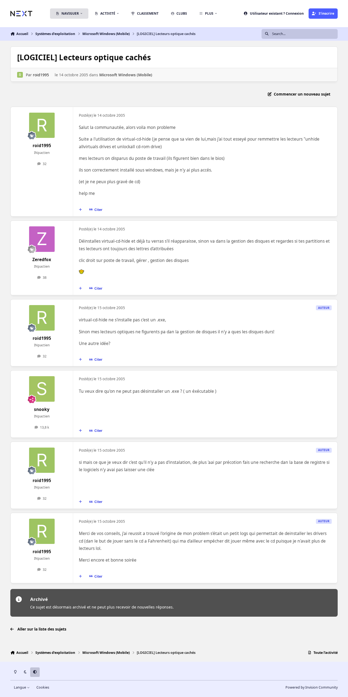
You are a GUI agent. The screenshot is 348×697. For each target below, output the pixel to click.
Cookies (42, 687)
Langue (20, 687)
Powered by (311, 687)
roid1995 (41, 74)
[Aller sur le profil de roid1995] (20, 75)
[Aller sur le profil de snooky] (42, 389)
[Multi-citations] (80, 209)
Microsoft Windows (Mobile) (125, 74)
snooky (41, 409)
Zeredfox (41, 259)
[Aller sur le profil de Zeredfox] (42, 239)
